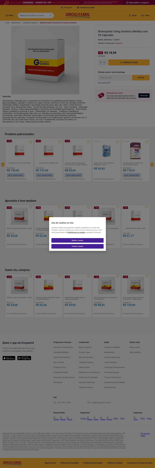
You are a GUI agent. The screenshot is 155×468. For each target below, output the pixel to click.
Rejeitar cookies (77, 240)
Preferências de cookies (76, 232)
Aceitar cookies (77, 246)
